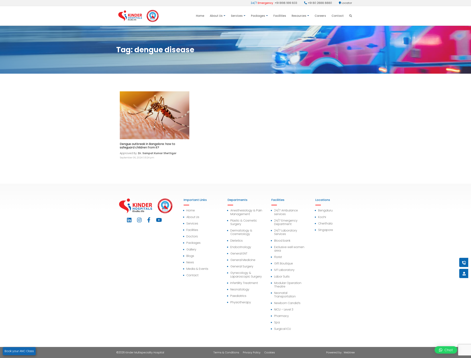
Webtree (349, 352)
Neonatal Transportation (285, 295)
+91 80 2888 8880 (319, 3)
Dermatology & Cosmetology (241, 232)
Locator (346, 3)
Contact (338, 16)
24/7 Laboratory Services (285, 232)
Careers (320, 16)
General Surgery (241, 266)
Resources (299, 16)
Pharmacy (281, 316)
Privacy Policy (252, 352)
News (190, 262)
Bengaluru (325, 210)
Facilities (279, 16)
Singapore (325, 230)
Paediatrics (238, 296)
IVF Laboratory (284, 270)
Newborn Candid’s (287, 303)
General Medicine (242, 260)
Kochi (322, 217)
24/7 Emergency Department (286, 222)
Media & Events (197, 269)
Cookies (269, 352)
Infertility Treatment (244, 283)
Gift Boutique (283, 263)
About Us (216, 16)
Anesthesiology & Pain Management (246, 212)
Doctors (192, 236)
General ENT (238, 253)
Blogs (190, 256)
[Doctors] (451, 273)
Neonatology (239, 289)
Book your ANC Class (19, 351)
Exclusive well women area (289, 249)
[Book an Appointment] (441, 262)
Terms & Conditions (226, 352)
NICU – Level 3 (283, 309)
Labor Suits (282, 276)
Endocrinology (240, 247)
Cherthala (325, 223)
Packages (258, 16)
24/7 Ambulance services (286, 212)
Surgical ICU (282, 329)
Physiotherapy (240, 302)
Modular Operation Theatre (287, 285)
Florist (278, 257)
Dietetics (236, 240)
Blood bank (282, 240)
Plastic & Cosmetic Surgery (243, 222)
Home (200, 16)
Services (237, 16)
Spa (277, 322)
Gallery (191, 249)
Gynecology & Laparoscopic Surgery (246, 274)
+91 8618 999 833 (274, 3)
